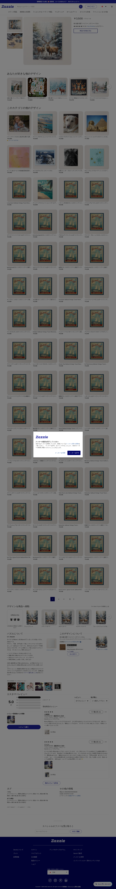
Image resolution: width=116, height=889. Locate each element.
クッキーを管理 (60, 453)
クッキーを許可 (74, 453)
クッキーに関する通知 (72, 444)
